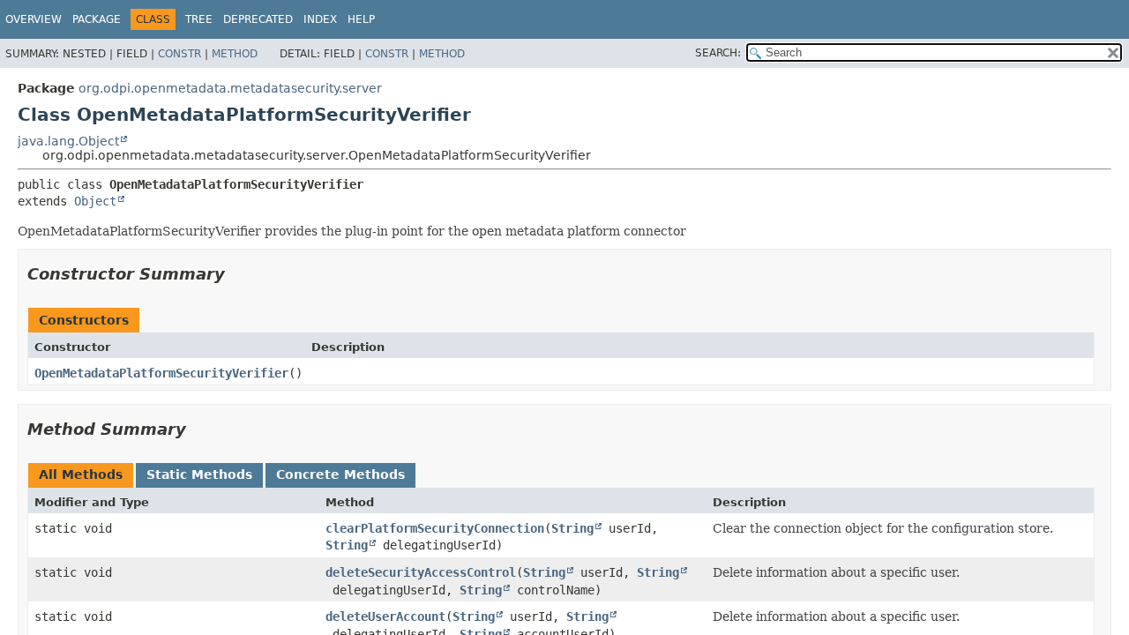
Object (95, 201)
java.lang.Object (68, 141)
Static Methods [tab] (199, 474)
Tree (199, 19)
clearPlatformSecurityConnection (434, 528)
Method (235, 54)
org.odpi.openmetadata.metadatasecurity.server (230, 88)
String (572, 528)
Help (361, 19)
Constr (179, 54)
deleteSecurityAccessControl (420, 572)
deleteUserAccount (385, 616)
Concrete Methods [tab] (340, 474)
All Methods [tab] (81, 474)
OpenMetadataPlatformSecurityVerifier (161, 373)
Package (96, 19)
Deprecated (258, 19)
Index (320, 19)
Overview (33, 19)
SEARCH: (718, 53)
